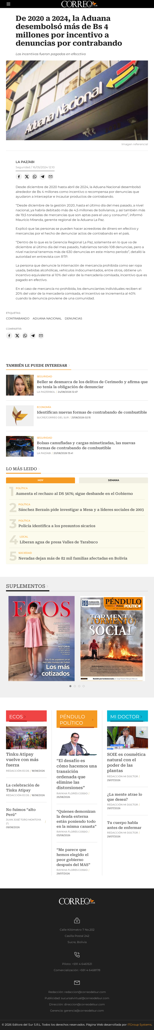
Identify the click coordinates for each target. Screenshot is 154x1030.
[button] (77, 101)
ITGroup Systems (140, 1024)
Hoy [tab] (40, 480)
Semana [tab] (113, 480)
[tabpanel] (41, 638)
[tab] (70, 686)
